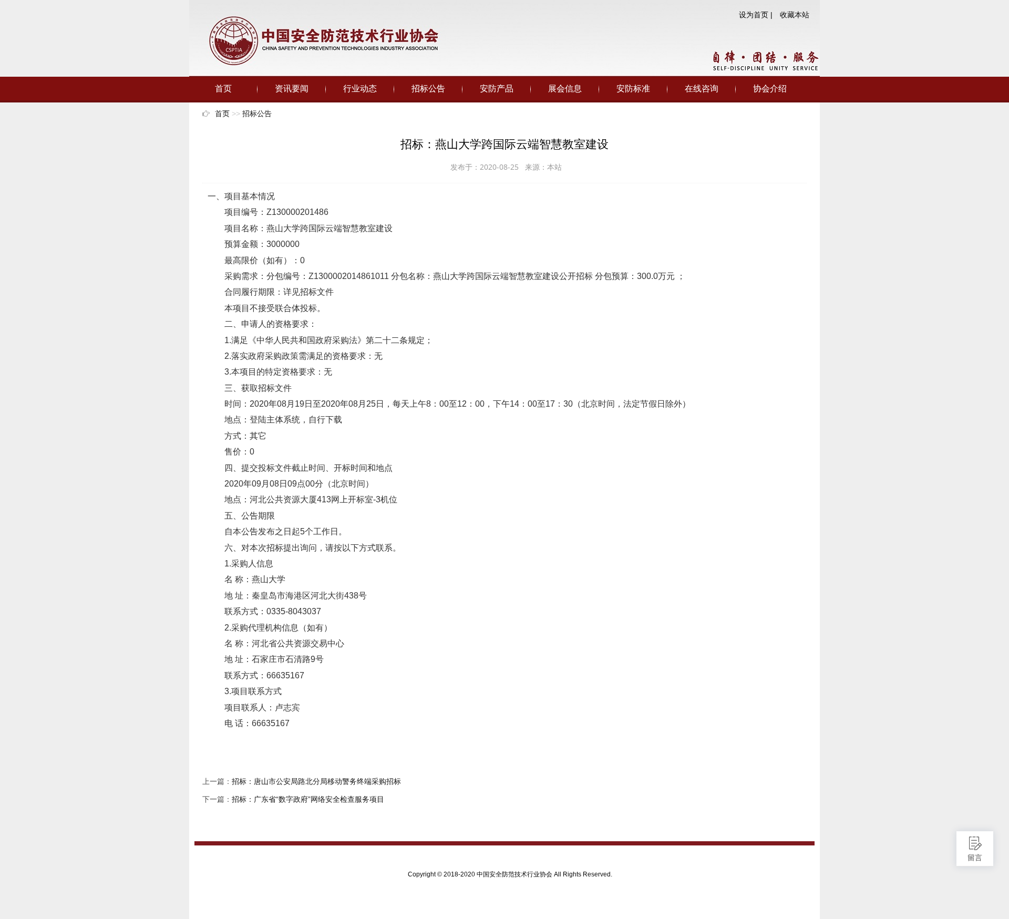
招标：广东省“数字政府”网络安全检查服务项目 (308, 799)
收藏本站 (794, 15)
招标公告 (428, 88)
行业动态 (360, 88)
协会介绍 (770, 88)
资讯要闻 (291, 88)
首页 (223, 88)
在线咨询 (701, 88)
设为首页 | (756, 15)
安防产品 (496, 88)
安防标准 (633, 88)
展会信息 (565, 88)
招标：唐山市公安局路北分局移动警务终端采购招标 (316, 781)
